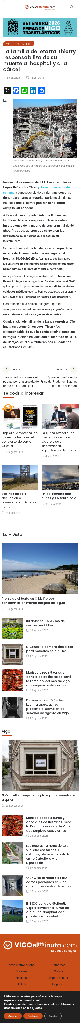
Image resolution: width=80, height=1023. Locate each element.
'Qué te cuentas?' (18, 44)
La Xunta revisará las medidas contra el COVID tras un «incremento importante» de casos (59, 441)
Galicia (58, 971)
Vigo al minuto (58, 977)
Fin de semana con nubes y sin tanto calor (60, 496)
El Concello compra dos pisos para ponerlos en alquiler (49, 649)
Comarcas (58, 965)
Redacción (13, 77)
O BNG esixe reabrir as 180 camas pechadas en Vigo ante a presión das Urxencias (49, 882)
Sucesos (21, 971)
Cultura (21, 984)
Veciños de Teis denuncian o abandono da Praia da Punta (19, 500)
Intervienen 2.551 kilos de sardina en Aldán (45, 623)
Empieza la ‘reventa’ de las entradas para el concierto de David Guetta (20, 439)
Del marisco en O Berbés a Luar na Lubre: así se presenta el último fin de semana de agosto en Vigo (47, 706)
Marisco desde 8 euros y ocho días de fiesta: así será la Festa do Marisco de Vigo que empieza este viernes (48, 678)
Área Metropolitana (22, 965)
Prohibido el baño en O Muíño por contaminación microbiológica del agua (33, 600)
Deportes (58, 984)
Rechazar (33, 1016)
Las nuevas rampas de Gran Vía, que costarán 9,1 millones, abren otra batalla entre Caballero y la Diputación (48, 854)
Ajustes (53, 1016)
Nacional (22, 977)
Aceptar (12, 1016)
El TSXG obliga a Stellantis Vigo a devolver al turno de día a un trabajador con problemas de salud (47, 909)
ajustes (37, 1008)
